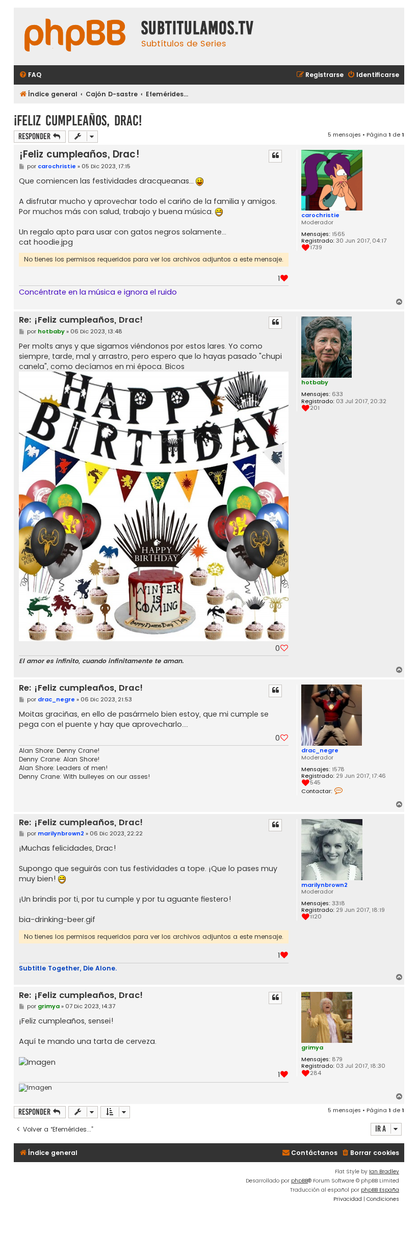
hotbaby (314, 382)
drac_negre (319, 750)
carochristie (320, 215)
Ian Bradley (384, 1171)
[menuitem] (30, 75)
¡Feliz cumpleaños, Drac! (78, 120)
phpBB (299, 1181)
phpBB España (380, 1190)
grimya (312, 1047)
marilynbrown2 (324, 885)
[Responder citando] (275, 156)
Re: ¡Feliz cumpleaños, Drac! (81, 320)
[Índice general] (75, 36)
